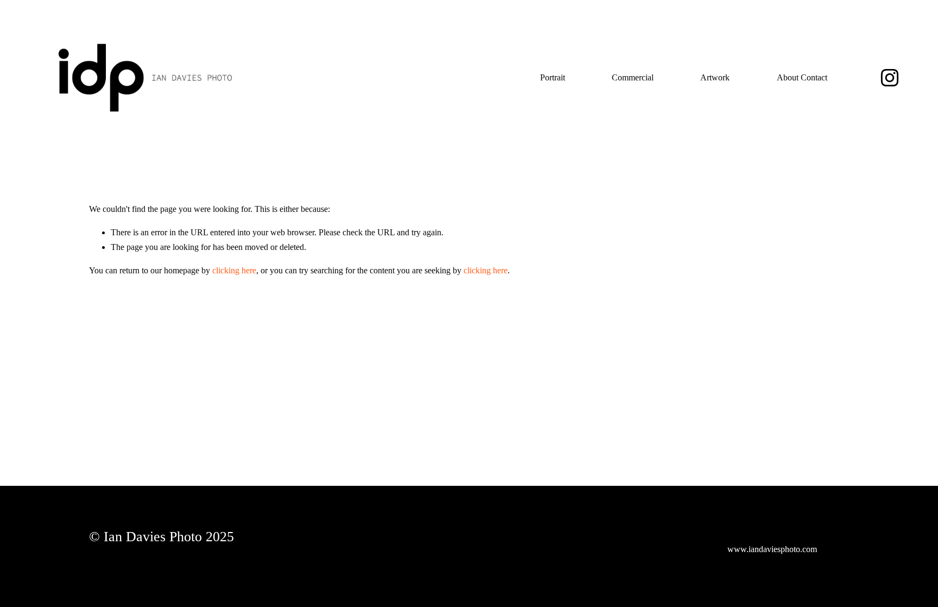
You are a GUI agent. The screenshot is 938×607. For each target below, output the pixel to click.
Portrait (552, 77)
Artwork (715, 77)
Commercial (633, 77)
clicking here (234, 270)
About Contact (802, 77)
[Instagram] (890, 78)
